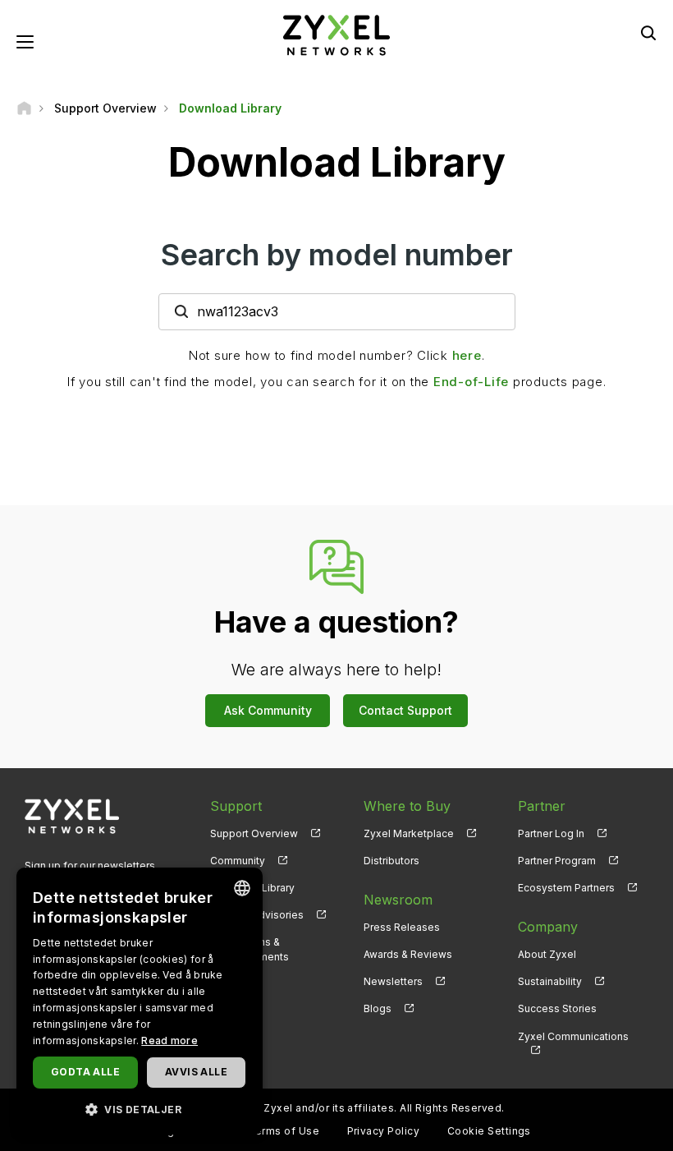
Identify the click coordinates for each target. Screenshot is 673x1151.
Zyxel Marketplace (409, 833)
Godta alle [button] (85, 1072)
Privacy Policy (383, 1131)
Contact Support (405, 710)
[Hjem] (24, 108)
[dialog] (139, 1001)
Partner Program (557, 860)
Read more (169, 1040)
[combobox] (242, 888)
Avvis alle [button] (196, 1072)
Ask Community (268, 710)
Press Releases (402, 927)
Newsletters (393, 981)
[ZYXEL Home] (336, 34)
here (467, 355)
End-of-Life (471, 381)
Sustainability (550, 981)
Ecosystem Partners (566, 888)
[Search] (648, 32)
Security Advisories (257, 915)
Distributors (391, 860)
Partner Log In (551, 833)
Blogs (377, 1008)
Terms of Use (283, 1131)
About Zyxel (547, 954)
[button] (139, 1108)
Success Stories (557, 1008)
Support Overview (254, 833)
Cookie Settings (489, 1131)
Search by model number (337, 255)
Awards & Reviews (408, 954)
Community (237, 860)
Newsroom (398, 899)
